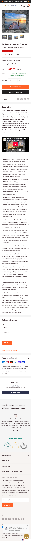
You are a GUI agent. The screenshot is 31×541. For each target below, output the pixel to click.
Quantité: (4, 80)
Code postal (5, 332)
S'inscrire (7, 505)
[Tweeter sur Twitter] (25, 99)
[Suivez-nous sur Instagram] (9, 519)
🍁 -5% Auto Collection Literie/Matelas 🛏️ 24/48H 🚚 (15, 1)
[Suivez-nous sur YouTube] (16, 519)
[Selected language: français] (17, 6)
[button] (17, 6)
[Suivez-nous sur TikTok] (19, 519)
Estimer (6, 342)
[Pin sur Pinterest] (21, 99)
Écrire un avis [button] (15, 392)
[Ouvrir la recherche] (21, 6)
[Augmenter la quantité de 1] (19, 80)
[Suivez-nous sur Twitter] (6, 519)
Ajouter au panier (15, 87)
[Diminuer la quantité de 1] (10, 80)
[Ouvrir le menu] (2, 5)
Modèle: (11, 60)
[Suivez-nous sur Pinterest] (13, 519)
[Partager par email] (28, 99)
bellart (4, 54)
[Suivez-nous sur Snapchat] (22, 519)
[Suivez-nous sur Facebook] (3, 519)
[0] (28, 6)
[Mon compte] (24, 6)
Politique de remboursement (10, 350)
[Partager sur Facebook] (18, 99)
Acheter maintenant (15, 92)
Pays (3, 324)
